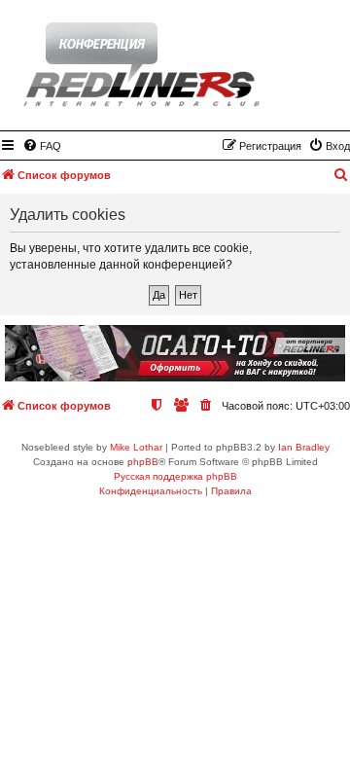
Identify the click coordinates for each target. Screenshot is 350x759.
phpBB (142, 461)
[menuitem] (41, 146)
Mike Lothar (136, 447)
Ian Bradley (304, 447)
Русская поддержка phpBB (175, 476)
